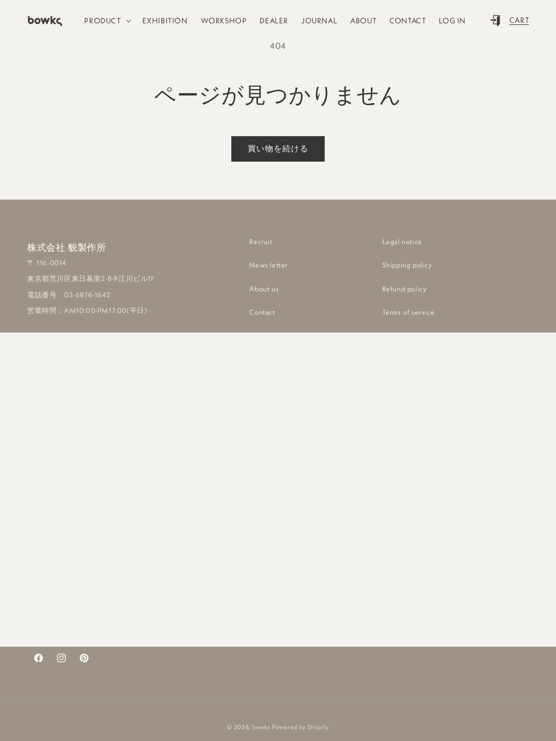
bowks (261, 727)
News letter (268, 264)
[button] (106, 20)
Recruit (260, 241)
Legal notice (402, 241)
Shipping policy (407, 264)
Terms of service (408, 312)
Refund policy (404, 288)
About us (264, 288)
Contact (262, 312)
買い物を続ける (278, 148)
